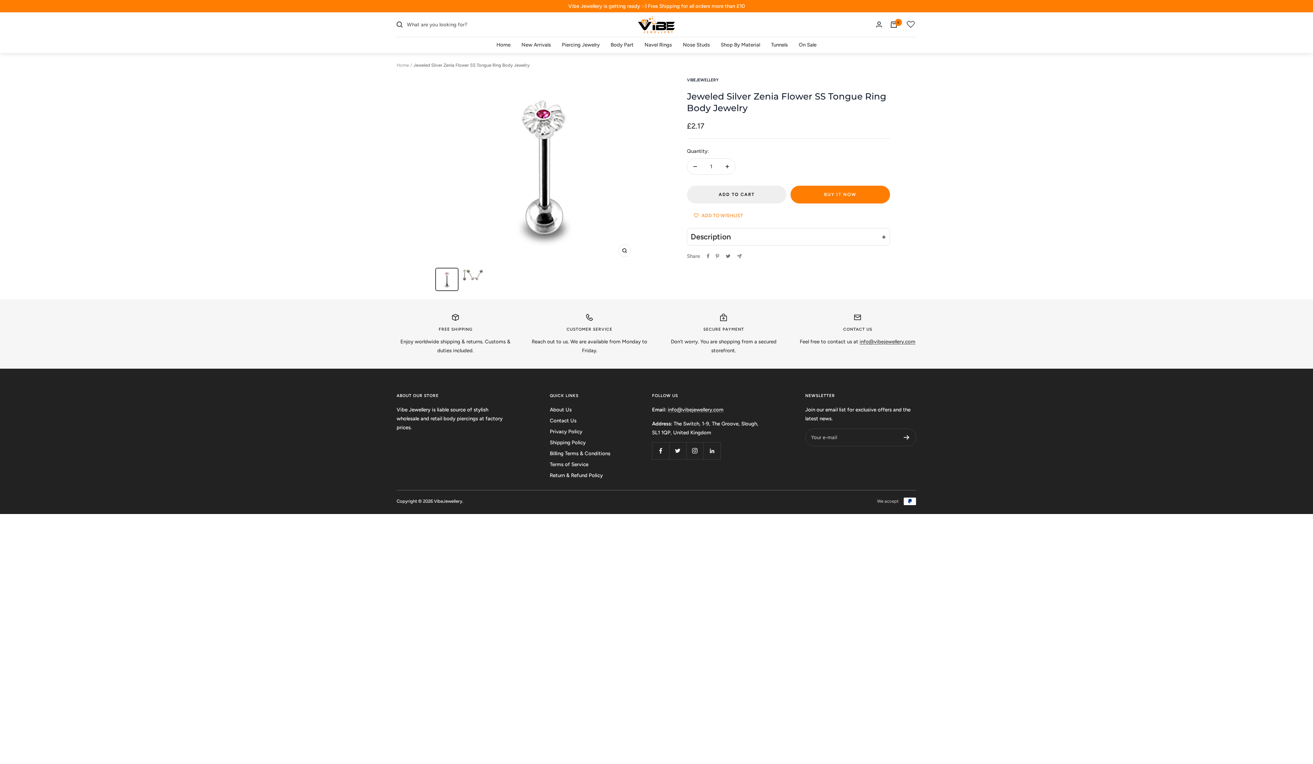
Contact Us (563, 421)
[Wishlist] (910, 24)
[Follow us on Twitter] (677, 450)
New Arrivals (536, 45)
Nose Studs (696, 45)
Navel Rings (658, 45)
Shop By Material (740, 45)
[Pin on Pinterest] (717, 256)
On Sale (808, 45)
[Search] (400, 25)
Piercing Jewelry (581, 45)
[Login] (879, 24)
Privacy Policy (566, 432)
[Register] (907, 437)
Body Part (622, 45)
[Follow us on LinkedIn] (711, 450)
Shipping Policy (568, 442)
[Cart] (893, 25)
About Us (561, 410)
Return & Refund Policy (576, 475)
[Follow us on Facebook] (660, 450)
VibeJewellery (703, 80)
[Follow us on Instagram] (694, 450)
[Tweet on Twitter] (728, 256)
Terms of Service (569, 464)
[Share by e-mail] (739, 256)
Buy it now (840, 194)
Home (503, 45)
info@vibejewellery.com (696, 410)
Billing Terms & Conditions (580, 453)
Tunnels (779, 45)
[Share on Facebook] (708, 256)
